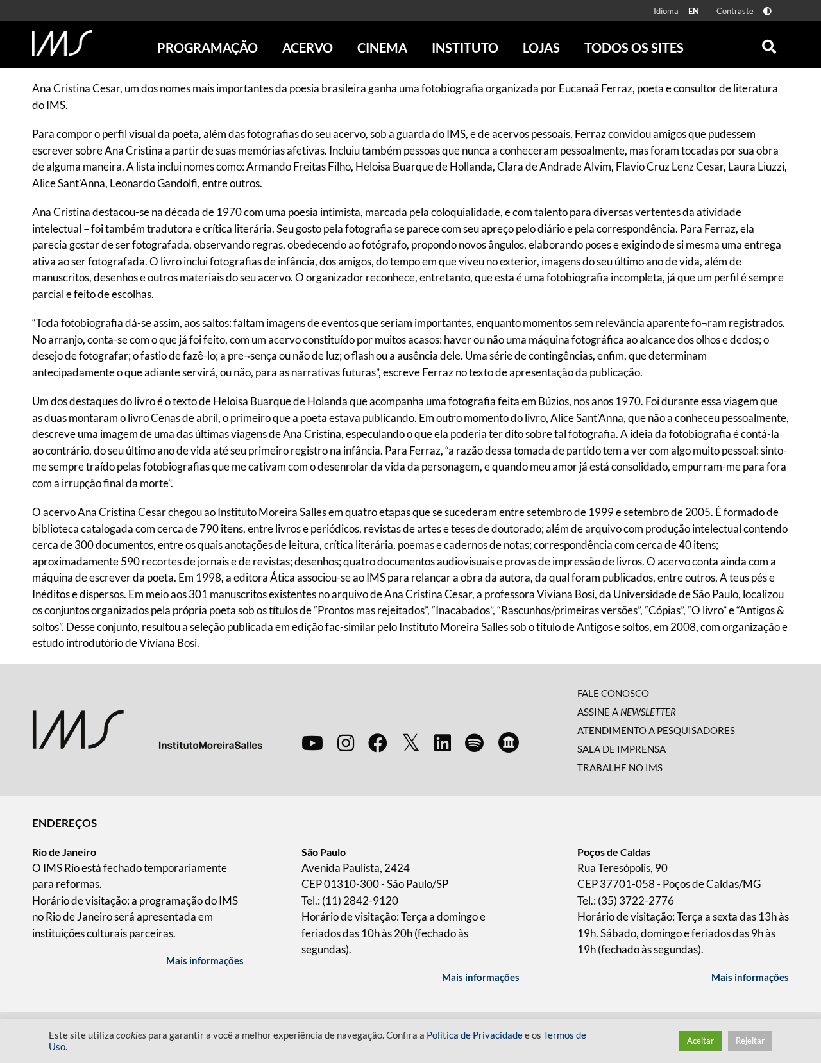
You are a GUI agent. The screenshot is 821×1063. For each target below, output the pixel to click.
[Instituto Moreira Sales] (147, 729)
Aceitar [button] (700, 1040)
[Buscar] (769, 44)
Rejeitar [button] (750, 1040)
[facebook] (377, 742)
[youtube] (312, 742)
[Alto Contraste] (767, 11)
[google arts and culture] (509, 742)
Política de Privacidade (475, 1035)
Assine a (626, 711)
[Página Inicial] (62, 43)
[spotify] (474, 742)
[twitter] (411, 743)
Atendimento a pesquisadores (656, 730)
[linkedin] (442, 742)
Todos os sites (634, 47)
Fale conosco (613, 693)
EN (693, 11)
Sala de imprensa (621, 749)
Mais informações (205, 960)
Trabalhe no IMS (620, 767)
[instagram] (345, 742)
